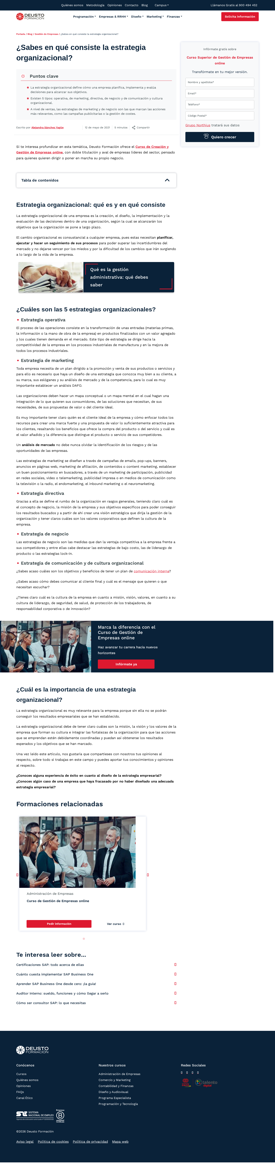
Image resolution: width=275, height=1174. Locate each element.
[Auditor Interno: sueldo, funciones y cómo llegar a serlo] (175, 993)
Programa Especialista (115, 1098)
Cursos (21, 1074)
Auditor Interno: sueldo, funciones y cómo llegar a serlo (62, 993)
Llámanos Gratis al (234, 5)
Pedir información (59, 923)
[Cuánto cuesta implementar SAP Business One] (175, 974)
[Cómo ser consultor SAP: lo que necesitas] (175, 1002)
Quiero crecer (223, 137)
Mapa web (120, 1141)
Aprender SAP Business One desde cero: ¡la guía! (56, 984)
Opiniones (23, 1086)
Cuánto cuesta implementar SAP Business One (54, 974)
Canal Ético (24, 1098)
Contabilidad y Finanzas (116, 1086)
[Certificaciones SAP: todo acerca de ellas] (175, 964)
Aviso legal (25, 1141)
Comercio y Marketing (115, 1080)
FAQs (20, 1092)
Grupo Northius (197, 125)
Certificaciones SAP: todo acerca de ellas (50, 965)
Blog (30, 34)
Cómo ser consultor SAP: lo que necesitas (51, 1003)
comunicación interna (151, 571)
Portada (20, 34)
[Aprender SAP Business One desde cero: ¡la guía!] (175, 983)
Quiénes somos (27, 1080)
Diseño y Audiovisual (113, 1092)
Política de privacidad (90, 1141)
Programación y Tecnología (118, 1104)
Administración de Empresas (119, 1074)
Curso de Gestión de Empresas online (58, 901)
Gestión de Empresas (46, 34)
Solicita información (240, 16)
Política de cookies (53, 1141)
